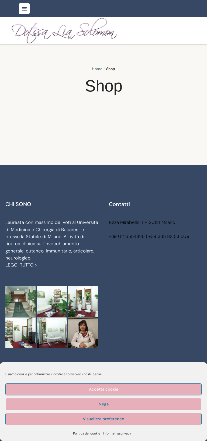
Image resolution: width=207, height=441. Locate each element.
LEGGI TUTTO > (21, 265)
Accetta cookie (103, 389)
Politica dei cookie (86, 433)
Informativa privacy (117, 433)
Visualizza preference (103, 419)
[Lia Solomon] (64, 30)
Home (97, 68)
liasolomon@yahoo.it (131, 250)
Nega (104, 404)
